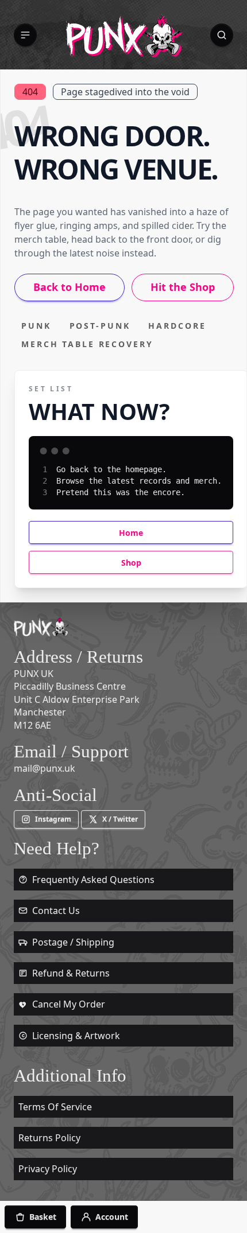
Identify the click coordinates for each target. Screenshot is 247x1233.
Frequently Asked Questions (93, 879)
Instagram (53, 819)
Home (131, 532)
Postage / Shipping (73, 942)
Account (111, 1216)
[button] (25, 35)
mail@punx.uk (44, 768)
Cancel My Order (68, 1004)
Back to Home (69, 287)
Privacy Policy (47, 1168)
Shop (131, 562)
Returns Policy (49, 1137)
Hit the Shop (182, 287)
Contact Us (56, 910)
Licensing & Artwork (76, 1035)
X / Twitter (120, 819)
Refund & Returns (71, 973)
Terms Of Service (55, 1106)
